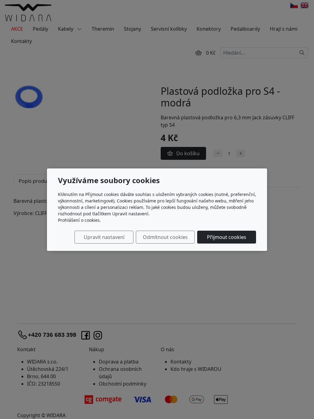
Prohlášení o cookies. (79, 220)
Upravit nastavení (104, 237)
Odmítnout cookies (165, 237)
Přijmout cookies (226, 237)
